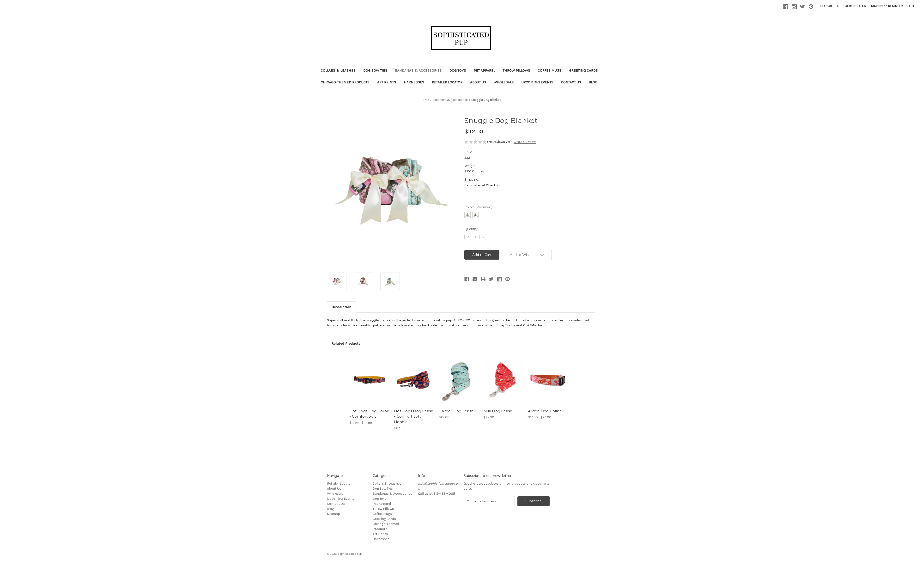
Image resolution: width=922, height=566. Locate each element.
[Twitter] (802, 6)
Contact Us (571, 82)
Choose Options (369, 384)
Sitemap (333, 514)
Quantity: (471, 229)
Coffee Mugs (549, 70)
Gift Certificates (851, 6)
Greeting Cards (583, 70)
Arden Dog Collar (544, 411)
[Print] (483, 279)
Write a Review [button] (525, 142)
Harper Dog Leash (456, 411)
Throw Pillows (516, 70)
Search (826, 6)
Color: (478, 207)
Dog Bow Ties (375, 70)
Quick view (365, 376)
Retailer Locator (447, 82)
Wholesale (504, 82)
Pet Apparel (484, 70)
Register (895, 6)
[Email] (475, 279)
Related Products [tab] (346, 343)
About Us (478, 82)
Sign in (877, 6)
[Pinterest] (810, 6)
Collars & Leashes (338, 70)
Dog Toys (457, 70)
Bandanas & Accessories (418, 70)
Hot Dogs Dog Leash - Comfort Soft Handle (413, 416)
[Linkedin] (499, 279)
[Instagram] (794, 6)
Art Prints (386, 82)
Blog (593, 82)
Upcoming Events (537, 82)
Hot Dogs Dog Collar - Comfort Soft (368, 414)
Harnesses (414, 82)
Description (341, 307)
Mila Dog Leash (497, 411)
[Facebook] (785, 6)
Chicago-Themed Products (345, 82)
